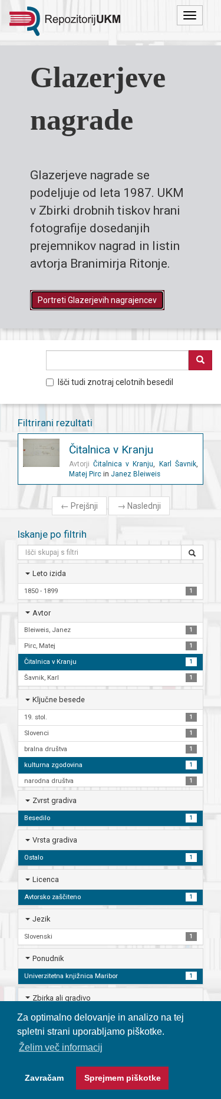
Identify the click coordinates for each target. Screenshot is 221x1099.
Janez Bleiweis (135, 474)
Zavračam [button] (44, 1077)
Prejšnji (79, 506)
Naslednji (139, 506)
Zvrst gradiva (54, 800)
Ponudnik (48, 958)
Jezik (41, 918)
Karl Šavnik (177, 464)
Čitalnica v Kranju (111, 449)
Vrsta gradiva (54, 839)
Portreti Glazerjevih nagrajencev (97, 300)
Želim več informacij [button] (61, 1047)
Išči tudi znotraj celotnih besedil (115, 382)
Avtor (41, 612)
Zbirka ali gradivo (61, 997)
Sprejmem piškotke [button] (122, 1077)
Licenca (45, 879)
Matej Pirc (85, 474)
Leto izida (49, 573)
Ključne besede (58, 699)
